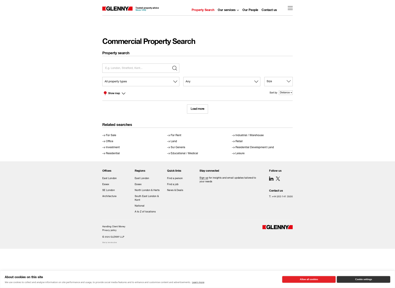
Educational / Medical (184, 153)
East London (109, 178)
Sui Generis (178, 147)
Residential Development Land (254, 147)
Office (109, 141)
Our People (250, 9)
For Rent (176, 135)
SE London (108, 190)
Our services (226, 9)
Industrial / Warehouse (249, 135)
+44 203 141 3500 (282, 196)
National (140, 206)
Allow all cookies (309, 279)
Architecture (109, 196)
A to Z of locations (145, 212)
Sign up (204, 178)
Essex (105, 184)
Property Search (203, 9)
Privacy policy (109, 230)
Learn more (198, 282)
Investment (113, 147)
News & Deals (175, 190)
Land (174, 141)
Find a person (175, 178)
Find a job (172, 184)
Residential (113, 153)
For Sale (111, 135)
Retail (239, 141)
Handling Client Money (113, 227)
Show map (114, 93)
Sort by (273, 93)
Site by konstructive (109, 242)
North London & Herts (147, 190)
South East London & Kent (147, 198)
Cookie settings (363, 279)
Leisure (240, 153)
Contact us (269, 9)
